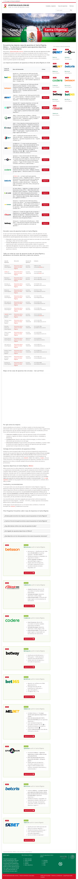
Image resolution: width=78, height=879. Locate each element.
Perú (44, 863)
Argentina (45, 862)
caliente (40, 267)
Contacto (43, 877)
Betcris (16, 176)
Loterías (26, 863)
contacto (13, 506)
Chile (44, 865)
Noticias (72, 6)
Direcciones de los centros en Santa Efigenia (18, 267)
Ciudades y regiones (51, 6)
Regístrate (45, 77)
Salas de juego (28, 859)
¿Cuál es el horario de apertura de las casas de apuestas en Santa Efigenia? (25, 521)
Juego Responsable (67, 875)
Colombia (45, 860)
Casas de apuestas (62, 6)
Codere (6, 271)
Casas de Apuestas (7, 851)
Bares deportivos (29, 865)
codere (40, 273)
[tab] (26, 516)
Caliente (6, 314)
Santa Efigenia (40, 547)
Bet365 (26, 458)
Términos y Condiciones (56, 875)
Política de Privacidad (45, 875)
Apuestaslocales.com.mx (16, 51)
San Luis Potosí (20, 851)
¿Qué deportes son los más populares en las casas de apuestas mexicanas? (25, 536)
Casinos (26, 862)
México (31, 466)
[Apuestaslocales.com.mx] (16, 6)
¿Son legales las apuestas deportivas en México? (18, 531)
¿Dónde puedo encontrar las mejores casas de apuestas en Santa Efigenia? (25, 516)
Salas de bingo (28, 860)
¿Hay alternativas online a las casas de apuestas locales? (20, 526)
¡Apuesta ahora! (29, 573)
